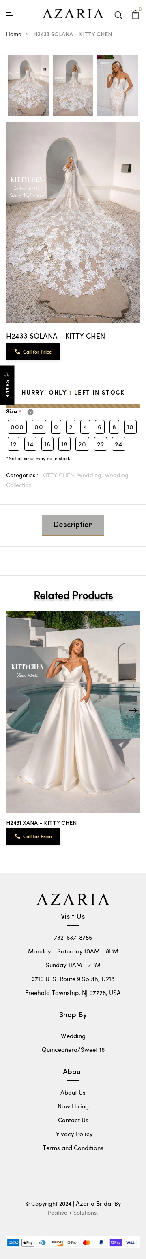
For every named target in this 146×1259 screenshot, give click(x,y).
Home (13, 34)
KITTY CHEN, (59, 475)
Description (73, 525)
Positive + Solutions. (73, 1212)
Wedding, (91, 475)
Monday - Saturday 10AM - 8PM (73, 951)
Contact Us (73, 1120)
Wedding (73, 1036)
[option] (28, 86)
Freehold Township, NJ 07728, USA (73, 992)
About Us (73, 1092)
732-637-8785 (73, 937)
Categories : (22, 475)
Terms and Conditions (73, 1147)
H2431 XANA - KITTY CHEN (41, 823)
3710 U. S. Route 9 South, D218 (73, 979)
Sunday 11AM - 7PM (73, 965)
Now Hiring (73, 1106)
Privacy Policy (73, 1134)
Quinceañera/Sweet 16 (73, 1049)
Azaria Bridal (94, 1203)
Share (7, 389)
